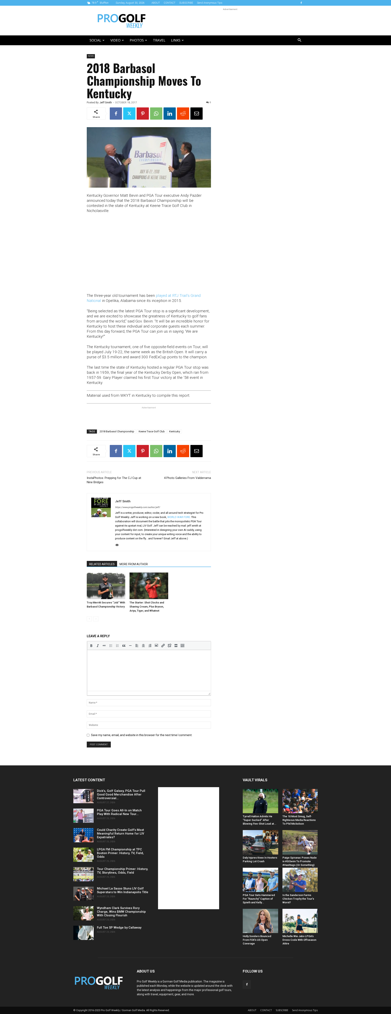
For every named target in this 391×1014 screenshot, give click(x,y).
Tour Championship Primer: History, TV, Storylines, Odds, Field (122, 870)
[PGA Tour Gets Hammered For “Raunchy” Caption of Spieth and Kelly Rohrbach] (260, 880)
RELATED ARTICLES (102, 564)
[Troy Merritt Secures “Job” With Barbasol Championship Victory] (106, 586)
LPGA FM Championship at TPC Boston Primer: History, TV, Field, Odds (120, 853)
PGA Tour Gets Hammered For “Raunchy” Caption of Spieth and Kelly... (259, 899)
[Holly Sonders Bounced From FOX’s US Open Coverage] (260, 921)
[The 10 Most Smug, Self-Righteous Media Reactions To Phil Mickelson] (300, 801)
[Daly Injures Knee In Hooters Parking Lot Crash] (260, 842)
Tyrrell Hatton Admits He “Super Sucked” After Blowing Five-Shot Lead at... (259, 820)
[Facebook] (301, 3)
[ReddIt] (183, 113)
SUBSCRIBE (186, 2)
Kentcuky (174, 431)
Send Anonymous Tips (209, 2)
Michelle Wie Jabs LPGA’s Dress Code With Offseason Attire (299, 940)
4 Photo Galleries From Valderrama (187, 478)
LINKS (175, 40)
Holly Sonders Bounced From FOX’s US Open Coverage (257, 940)
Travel (159, 40)
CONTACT (169, 2)
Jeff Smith (106, 102)
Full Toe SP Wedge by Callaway (119, 927)
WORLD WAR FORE (178, 517)
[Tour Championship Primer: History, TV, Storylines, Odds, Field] (83, 874)
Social (95, 40)
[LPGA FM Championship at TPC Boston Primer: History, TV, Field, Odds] (83, 855)
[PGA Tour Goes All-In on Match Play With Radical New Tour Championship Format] (83, 816)
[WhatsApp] (156, 113)
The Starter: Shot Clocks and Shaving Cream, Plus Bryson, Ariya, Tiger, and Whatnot (147, 606)
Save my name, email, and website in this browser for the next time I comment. (141, 735)
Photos (137, 40)
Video (115, 40)
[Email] (196, 113)
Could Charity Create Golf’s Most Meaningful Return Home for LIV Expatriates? (120, 833)
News (91, 56)
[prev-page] (89, 618)
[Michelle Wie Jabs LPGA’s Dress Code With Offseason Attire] (300, 921)
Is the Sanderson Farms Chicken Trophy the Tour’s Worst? (298, 899)
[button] (299, 41)
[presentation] (91, 645)
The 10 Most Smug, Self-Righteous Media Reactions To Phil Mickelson (299, 820)
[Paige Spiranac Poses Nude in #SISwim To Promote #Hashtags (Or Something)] (300, 842)
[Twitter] (129, 113)
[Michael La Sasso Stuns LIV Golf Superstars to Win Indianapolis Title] (83, 894)
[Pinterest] (143, 113)
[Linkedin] (170, 113)
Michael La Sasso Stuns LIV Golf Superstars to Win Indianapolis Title (122, 890)
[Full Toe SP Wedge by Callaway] (83, 933)
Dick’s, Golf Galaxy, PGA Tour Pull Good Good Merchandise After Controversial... (121, 794)
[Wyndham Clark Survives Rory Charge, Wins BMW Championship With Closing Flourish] (83, 913)
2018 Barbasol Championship (117, 431)
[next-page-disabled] (95, 618)
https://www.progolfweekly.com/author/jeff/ (137, 507)
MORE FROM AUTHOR (134, 564)
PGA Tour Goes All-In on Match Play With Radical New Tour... (119, 812)
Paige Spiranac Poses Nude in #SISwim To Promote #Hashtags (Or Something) (299, 861)
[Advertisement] (230, 20)
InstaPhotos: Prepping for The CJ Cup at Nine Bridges (114, 480)
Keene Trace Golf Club (152, 431)
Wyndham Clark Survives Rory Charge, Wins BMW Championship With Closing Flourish (121, 911)
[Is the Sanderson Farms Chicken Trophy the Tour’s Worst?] (300, 880)
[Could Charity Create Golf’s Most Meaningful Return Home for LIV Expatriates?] (83, 835)
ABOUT (156, 2)
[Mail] (118, 545)
